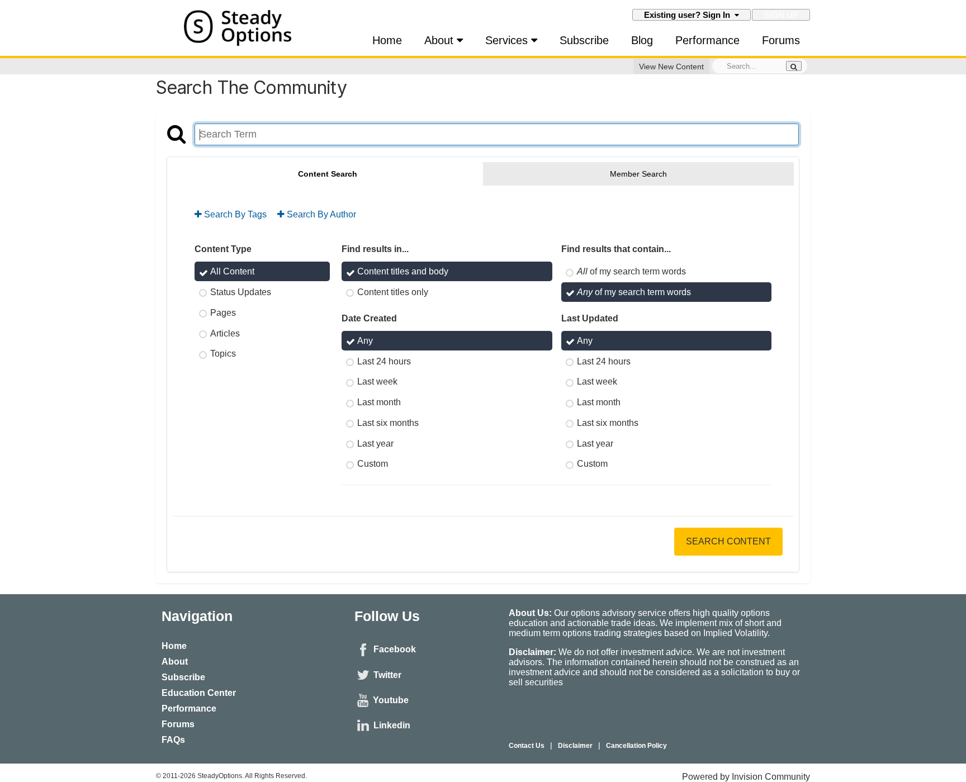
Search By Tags (234, 214)
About (440, 40)
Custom (372, 463)
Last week (377, 381)
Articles (225, 333)
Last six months (388, 423)
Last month (379, 402)
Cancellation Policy (636, 746)
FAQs (173, 740)
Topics (223, 353)
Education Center (199, 693)
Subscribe (584, 40)
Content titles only (392, 292)
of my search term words (631, 271)
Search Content (728, 541)
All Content (232, 271)
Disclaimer (575, 746)
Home (387, 40)
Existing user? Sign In (689, 15)
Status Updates (240, 292)
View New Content (671, 66)
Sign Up (781, 15)
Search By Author (320, 214)
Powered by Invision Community (746, 776)
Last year (375, 443)
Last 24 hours (384, 361)
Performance (707, 40)
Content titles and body (402, 271)
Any (365, 340)
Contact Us (526, 746)
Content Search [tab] (327, 173)
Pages (223, 312)
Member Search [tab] (638, 173)
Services (508, 40)
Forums (781, 40)
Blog (642, 40)
